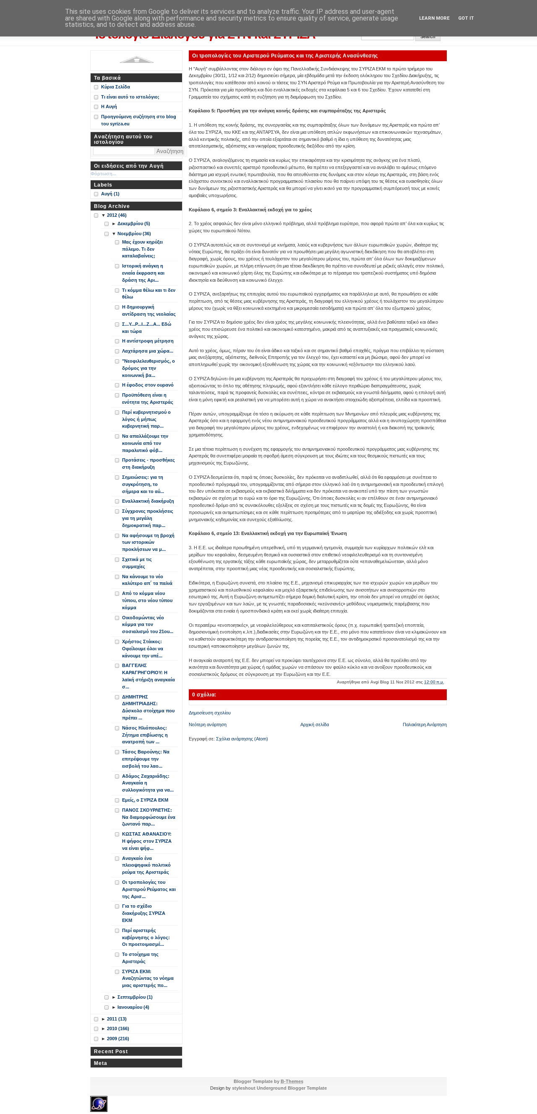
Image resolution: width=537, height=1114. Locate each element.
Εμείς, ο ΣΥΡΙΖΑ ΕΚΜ (145, 799)
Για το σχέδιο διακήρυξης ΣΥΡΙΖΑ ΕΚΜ (143, 913)
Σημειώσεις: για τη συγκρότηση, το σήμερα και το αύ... (143, 484)
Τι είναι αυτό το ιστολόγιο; (130, 96)
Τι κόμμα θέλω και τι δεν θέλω (148, 294)
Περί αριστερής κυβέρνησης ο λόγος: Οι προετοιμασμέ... (146, 937)
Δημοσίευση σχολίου (210, 712)
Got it (466, 18)
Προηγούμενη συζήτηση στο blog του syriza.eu (138, 120)
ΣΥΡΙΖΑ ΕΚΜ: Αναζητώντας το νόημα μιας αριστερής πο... (148, 978)
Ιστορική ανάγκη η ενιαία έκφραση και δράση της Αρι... (143, 273)
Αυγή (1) (110, 193)
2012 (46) (117, 215)
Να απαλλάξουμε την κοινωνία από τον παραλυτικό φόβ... (145, 443)
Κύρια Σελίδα (115, 86)
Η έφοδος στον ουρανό (148, 384)
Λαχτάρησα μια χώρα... (147, 350)
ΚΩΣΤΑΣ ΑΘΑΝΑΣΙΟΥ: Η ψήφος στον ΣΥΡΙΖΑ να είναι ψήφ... (147, 841)
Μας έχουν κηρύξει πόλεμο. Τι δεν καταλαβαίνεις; (142, 249)
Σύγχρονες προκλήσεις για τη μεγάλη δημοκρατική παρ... (147, 518)
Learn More (434, 18)
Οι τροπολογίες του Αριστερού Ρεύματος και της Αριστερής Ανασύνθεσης (285, 55)
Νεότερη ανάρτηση (208, 724)
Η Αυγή (109, 106)
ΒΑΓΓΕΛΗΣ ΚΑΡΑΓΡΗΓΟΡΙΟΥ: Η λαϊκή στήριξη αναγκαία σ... (148, 676)
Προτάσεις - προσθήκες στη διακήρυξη (148, 463)
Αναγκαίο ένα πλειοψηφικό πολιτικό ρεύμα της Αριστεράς (146, 865)
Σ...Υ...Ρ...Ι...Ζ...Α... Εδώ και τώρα (146, 328)
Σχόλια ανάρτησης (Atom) (242, 738)
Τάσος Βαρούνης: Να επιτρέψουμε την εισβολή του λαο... (145, 759)
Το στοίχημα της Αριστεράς (140, 958)
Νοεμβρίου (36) (134, 233)
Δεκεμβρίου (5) (133, 223)
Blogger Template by (268, 1081)
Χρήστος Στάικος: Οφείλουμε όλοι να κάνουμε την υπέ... (142, 648)
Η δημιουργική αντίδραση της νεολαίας (149, 310)
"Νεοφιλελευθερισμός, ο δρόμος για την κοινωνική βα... (148, 368)
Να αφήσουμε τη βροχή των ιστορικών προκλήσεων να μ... (148, 542)
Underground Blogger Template (292, 1088)
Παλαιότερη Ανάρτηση (425, 724)
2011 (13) (117, 1018)
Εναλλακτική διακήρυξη (148, 501)
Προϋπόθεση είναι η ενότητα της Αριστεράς (147, 398)
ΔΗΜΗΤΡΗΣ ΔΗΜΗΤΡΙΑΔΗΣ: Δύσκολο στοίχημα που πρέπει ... (148, 707)
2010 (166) (118, 1028)
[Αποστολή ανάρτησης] (446, 682)
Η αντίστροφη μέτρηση (148, 340)
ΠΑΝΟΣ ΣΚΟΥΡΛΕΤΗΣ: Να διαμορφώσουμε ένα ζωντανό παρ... (148, 817)
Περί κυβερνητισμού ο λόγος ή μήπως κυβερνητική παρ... (146, 419)
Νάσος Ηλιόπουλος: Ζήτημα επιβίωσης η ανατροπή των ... (145, 735)
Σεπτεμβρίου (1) (135, 997)
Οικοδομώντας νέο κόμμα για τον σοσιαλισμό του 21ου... (147, 624)
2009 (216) (118, 1038)
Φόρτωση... (103, 173)
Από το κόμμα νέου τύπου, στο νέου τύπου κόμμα (147, 600)
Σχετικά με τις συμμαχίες (137, 563)
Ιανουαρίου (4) (133, 1007)
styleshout (243, 1088)
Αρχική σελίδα (314, 724)
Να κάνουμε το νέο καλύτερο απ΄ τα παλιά (147, 580)
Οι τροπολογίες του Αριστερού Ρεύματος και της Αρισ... (149, 889)
